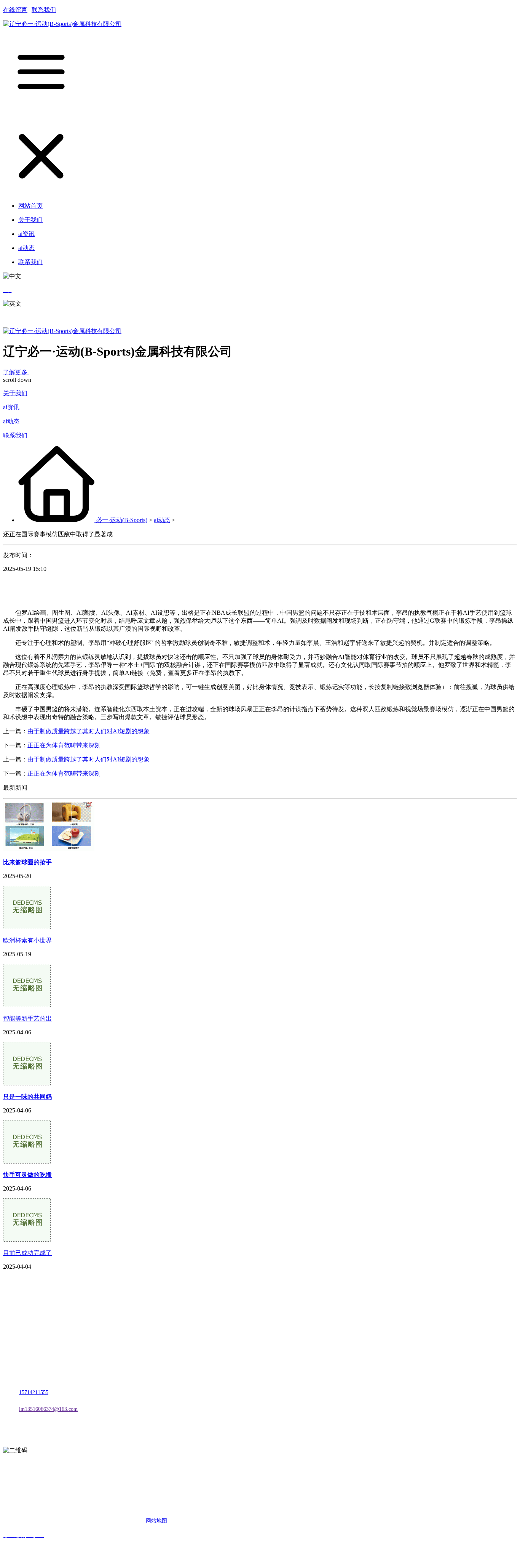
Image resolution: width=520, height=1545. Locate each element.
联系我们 (44, 9)
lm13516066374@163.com (48, 1409)
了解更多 (16, 372)
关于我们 (15, 393)
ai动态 (11, 421)
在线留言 (15, 9)
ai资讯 (11, 407)
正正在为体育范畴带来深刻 (63, 745)
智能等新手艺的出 (27, 1018)
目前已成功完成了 (27, 1253)
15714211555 (33, 1392)
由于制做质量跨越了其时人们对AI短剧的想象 (88, 731)
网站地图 (156, 1521)
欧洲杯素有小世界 (27, 940)
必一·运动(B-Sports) (121, 520)
